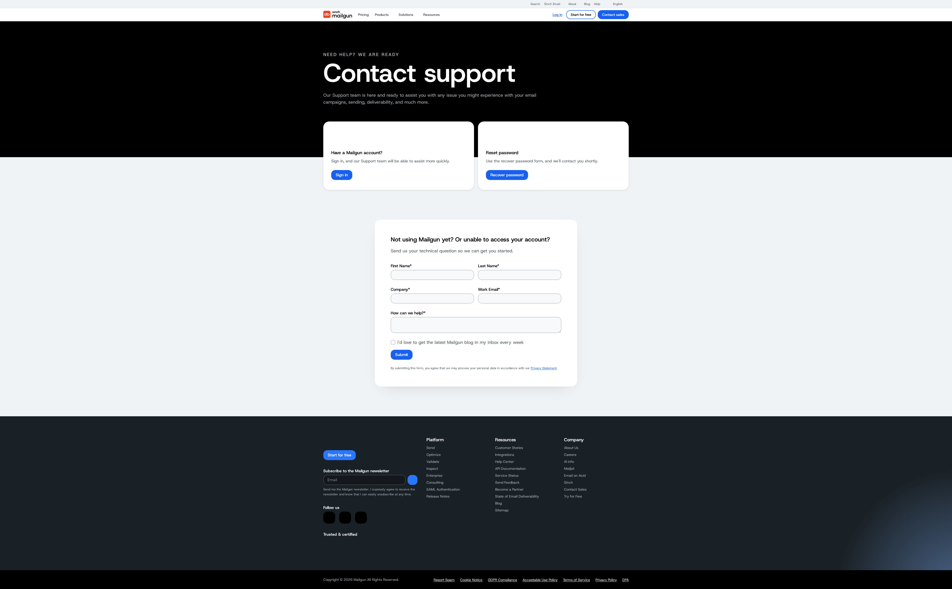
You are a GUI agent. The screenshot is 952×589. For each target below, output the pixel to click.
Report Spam (444, 580)
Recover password (507, 174)
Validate (432, 461)
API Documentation (510, 468)
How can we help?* (408, 313)
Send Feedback (507, 482)
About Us (571, 447)
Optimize (433, 454)
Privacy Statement (544, 368)
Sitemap (501, 510)
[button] (533, 4)
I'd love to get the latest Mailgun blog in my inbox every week (460, 342)
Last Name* (488, 265)
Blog (498, 503)
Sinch (568, 482)
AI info (569, 461)
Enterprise (434, 475)
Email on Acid (575, 475)
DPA (625, 580)
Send (430, 447)
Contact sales (613, 14)
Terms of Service (576, 580)
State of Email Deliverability (517, 496)
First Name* (401, 265)
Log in (557, 14)
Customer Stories (509, 447)
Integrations (504, 454)
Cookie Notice (471, 580)
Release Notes (437, 496)
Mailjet (569, 468)
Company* (400, 289)
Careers (570, 454)
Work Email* (489, 289)
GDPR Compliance (502, 580)
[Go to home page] (337, 15)
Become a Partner (509, 489)
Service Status (507, 475)
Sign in (342, 174)
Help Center (504, 461)
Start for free (581, 14)
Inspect (432, 468)
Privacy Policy (606, 580)
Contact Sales (575, 489)
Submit (401, 354)
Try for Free (573, 496)
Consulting (435, 482)
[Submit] (412, 480)
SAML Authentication (443, 489)
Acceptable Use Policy (540, 580)
